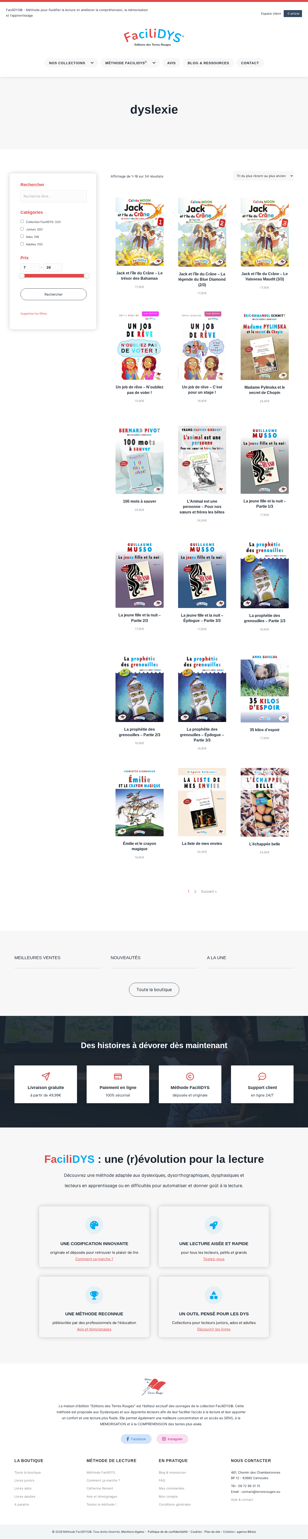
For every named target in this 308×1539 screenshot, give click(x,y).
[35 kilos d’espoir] (265, 687)
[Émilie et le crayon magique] (140, 801)
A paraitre (21, 1504)
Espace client (271, 13)
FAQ (162, 1480)
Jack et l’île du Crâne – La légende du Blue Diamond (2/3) (202, 279)
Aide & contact (242, 1499)
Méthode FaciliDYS (101, 1472)
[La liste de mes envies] (202, 801)
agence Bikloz (246, 1531)
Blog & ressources (172, 1472)
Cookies (196, 1531)
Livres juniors (24, 1480)
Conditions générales (175, 1504)
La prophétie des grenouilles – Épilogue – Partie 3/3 (202, 734)
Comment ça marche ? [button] (94, 1259)
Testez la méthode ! (101, 1504)
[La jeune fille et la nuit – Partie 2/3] (140, 573)
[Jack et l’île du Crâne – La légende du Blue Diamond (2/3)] (202, 231)
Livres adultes (24, 1496)
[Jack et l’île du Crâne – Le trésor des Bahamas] (140, 231)
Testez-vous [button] (214, 1259)
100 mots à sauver (139, 501)
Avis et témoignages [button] (94, 1329)
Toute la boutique (27, 1472)
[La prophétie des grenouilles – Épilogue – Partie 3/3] (202, 687)
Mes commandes (171, 1488)
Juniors (34, 229)
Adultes (34, 244)
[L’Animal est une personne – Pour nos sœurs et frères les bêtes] (202, 459)
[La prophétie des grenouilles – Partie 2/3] (140, 687)
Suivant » (209, 891)
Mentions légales (132, 1531)
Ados (32, 237)
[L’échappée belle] (265, 802)
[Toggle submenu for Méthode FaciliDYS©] (154, 62)
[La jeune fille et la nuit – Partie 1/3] (265, 459)
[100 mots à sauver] (140, 459)
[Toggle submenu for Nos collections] (92, 62)
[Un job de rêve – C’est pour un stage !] (202, 345)
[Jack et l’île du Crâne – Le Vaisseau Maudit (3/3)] (265, 231)
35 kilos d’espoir (265, 730)
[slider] (22, 276)
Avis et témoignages (102, 1496)
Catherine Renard (100, 1488)
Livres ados (23, 1488)
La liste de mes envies (202, 844)
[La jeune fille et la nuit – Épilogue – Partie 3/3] (202, 573)
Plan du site (212, 1531)
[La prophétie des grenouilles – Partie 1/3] (265, 573)
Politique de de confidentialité (168, 1531)
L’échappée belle (264, 844)
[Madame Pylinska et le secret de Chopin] (265, 345)
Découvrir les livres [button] (214, 1329)
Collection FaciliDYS (43, 222)
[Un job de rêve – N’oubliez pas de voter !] (140, 345)
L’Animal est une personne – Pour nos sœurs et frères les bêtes (202, 506)
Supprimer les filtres (33, 313)
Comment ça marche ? (103, 1480)
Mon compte (168, 1496)
